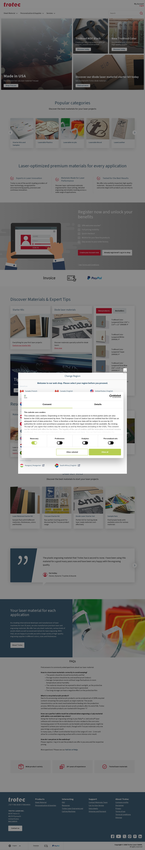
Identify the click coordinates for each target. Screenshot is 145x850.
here (83, 432)
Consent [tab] (47, 404)
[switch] (60, 442)
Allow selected (72, 452)
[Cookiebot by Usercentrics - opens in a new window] (111, 396)
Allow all (105, 452)
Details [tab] (98, 404)
